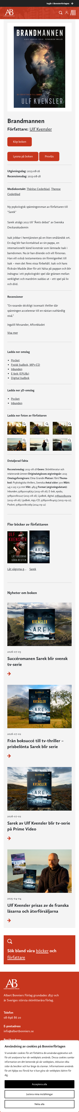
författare (16, 957)
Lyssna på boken (23, 156)
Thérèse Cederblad (38, 189)
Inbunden (16, 369)
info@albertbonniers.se (19, 1031)
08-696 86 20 (12, 1017)
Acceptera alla (39, 1084)
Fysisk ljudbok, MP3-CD (25, 364)
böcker (42, 950)
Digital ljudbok (20, 378)
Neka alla (39, 1104)
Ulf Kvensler (41, 129)
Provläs (49, 156)
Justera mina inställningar (39, 1094)
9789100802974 (63, 495)
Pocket (15, 360)
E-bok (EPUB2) (20, 373)
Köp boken (19, 141)
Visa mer (12, 333)
